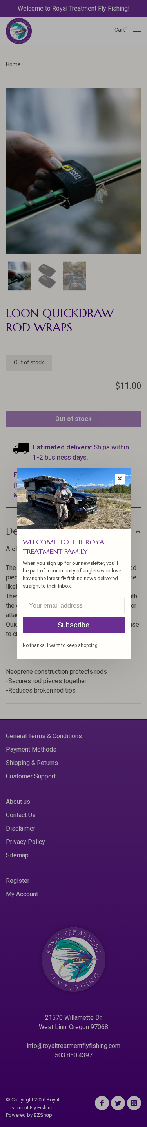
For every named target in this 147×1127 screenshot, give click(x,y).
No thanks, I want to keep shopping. (61, 645)
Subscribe (73, 625)
